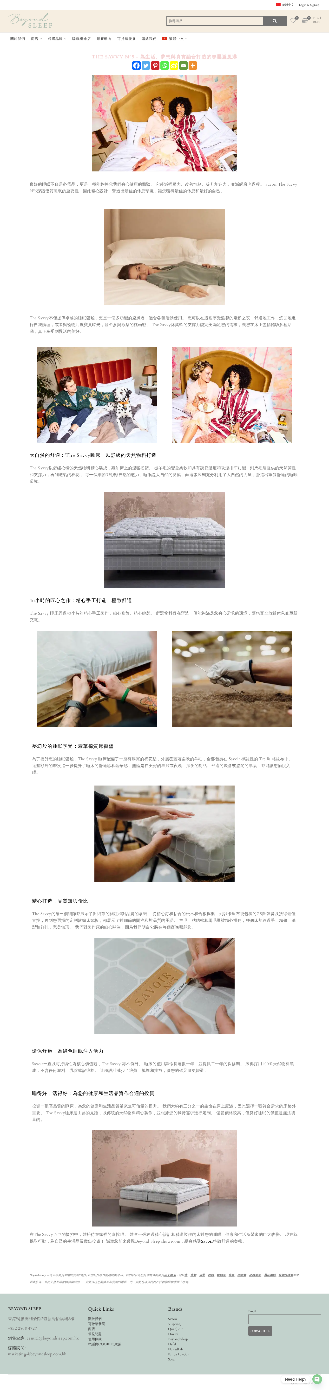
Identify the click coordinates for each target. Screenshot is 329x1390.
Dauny (173, 1334)
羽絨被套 (255, 1275)
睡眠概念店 (81, 39)
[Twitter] (146, 65)
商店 (35, 39)
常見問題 (95, 1334)
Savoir (207, 1241)
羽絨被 (241, 1275)
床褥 (193, 1275)
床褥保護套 (286, 1275)
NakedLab (175, 1349)
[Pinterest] (155, 65)
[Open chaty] (317, 1379)
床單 (231, 1275)
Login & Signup (309, 5)
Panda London (178, 1354)
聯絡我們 (149, 39)
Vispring (174, 1324)
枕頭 (211, 1275)
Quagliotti (176, 1329)
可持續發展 (126, 39)
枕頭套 (221, 1275)
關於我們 (17, 39)
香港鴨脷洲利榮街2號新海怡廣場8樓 (41, 1318)
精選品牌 (55, 39)
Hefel (172, 1344)
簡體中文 (288, 5)
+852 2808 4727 (22, 1328)
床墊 (202, 1275)
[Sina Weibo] (174, 65)
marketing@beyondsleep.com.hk (37, 1354)
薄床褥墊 (270, 1275)
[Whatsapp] (164, 65)
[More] (193, 65)
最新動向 (104, 39)
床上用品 (170, 1275)
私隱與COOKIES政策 (104, 1344)
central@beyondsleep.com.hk (53, 1338)
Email (252, 1311)
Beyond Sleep (178, 1339)
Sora (171, 1359)
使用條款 (95, 1339)
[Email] (183, 65)
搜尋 (275, 21)
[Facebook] (136, 65)
